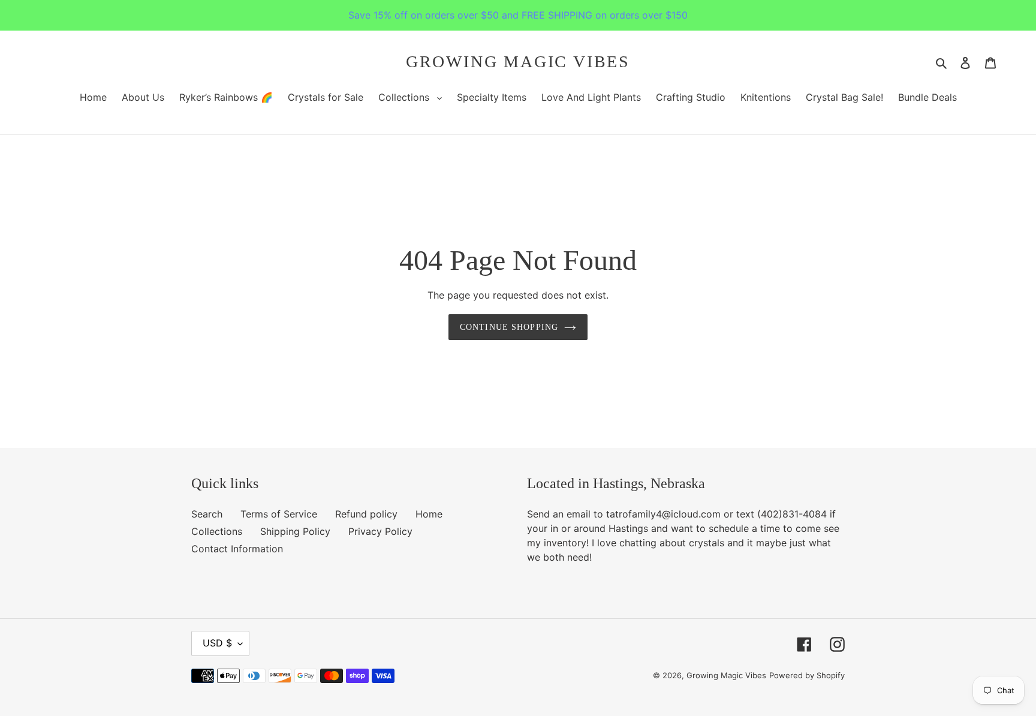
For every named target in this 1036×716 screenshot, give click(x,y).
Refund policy (366, 514)
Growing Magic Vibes (518, 61)
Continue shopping (509, 327)
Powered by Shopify (807, 675)
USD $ (217, 643)
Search (206, 514)
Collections (216, 531)
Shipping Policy (295, 531)
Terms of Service (278, 514)
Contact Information (237, 549)
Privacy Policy (380, 531)
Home (428, 514)
